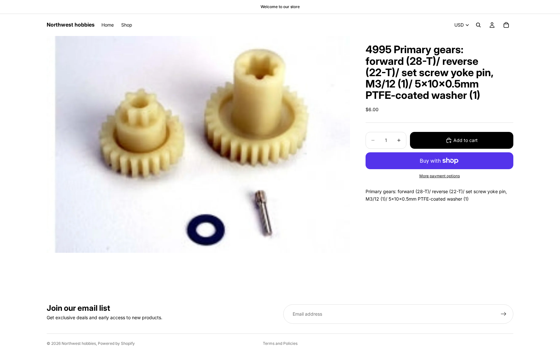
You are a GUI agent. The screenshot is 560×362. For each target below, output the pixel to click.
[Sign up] (503, 314)
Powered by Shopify (116, 343)
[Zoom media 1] (198, 144)
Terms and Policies (280, 343)
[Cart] (506, 25)
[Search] (478, 25)
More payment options (439, 176)
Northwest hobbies (79, 343)
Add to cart (465, 140)
